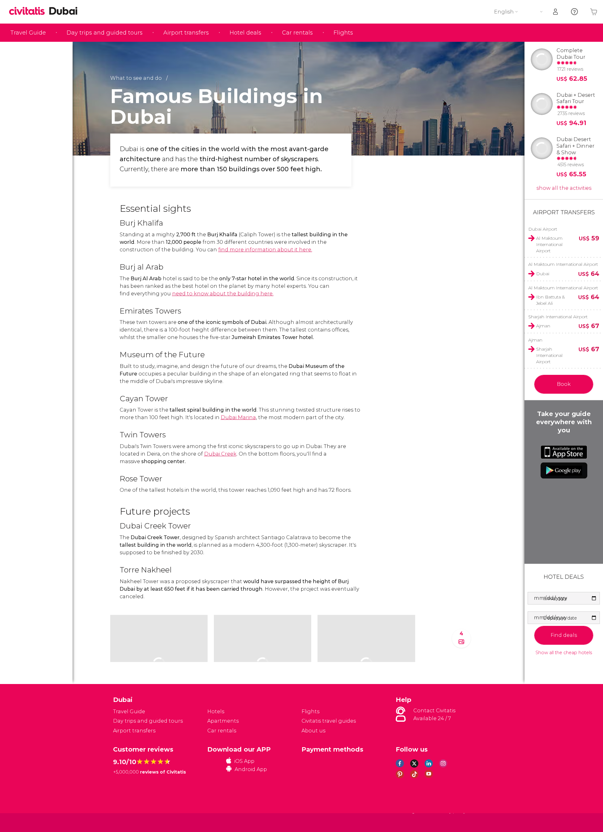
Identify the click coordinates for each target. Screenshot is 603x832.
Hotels (215, 711)
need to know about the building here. (223, 294)
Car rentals (297, 32)
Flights (343, 32)
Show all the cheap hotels (563, 652)
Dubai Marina (238, 417)
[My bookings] (555, 12)
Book (564, 384)
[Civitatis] (129, 822)
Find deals (564, 635)
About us (313, 731)
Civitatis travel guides (329, 721)
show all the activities (563, 188)
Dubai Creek (220, 454)
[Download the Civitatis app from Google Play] (564, 470)
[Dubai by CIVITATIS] (29, 11)
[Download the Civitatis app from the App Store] (564, 452)
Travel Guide (28, 32)
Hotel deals (245, 32)
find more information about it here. (265, 250)
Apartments (223, 721)
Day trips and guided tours (105, 32)
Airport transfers (186, 32)
